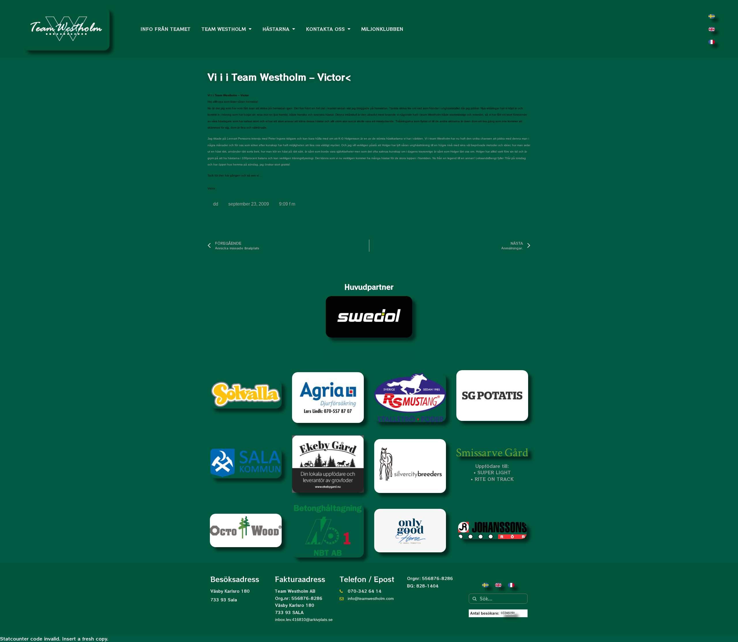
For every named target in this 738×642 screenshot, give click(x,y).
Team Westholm (224, 28)
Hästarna (275, 28)
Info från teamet (166, 28)
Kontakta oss (325, 28)
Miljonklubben (382, 28)
